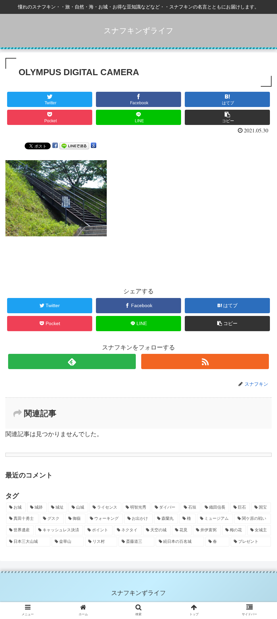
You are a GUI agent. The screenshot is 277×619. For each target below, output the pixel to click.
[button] (256, 563)
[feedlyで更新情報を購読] (72, 361)
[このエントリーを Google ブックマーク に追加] (93, 145)
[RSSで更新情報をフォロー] (205, 361)
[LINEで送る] (74, 145)
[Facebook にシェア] (55, 145)
